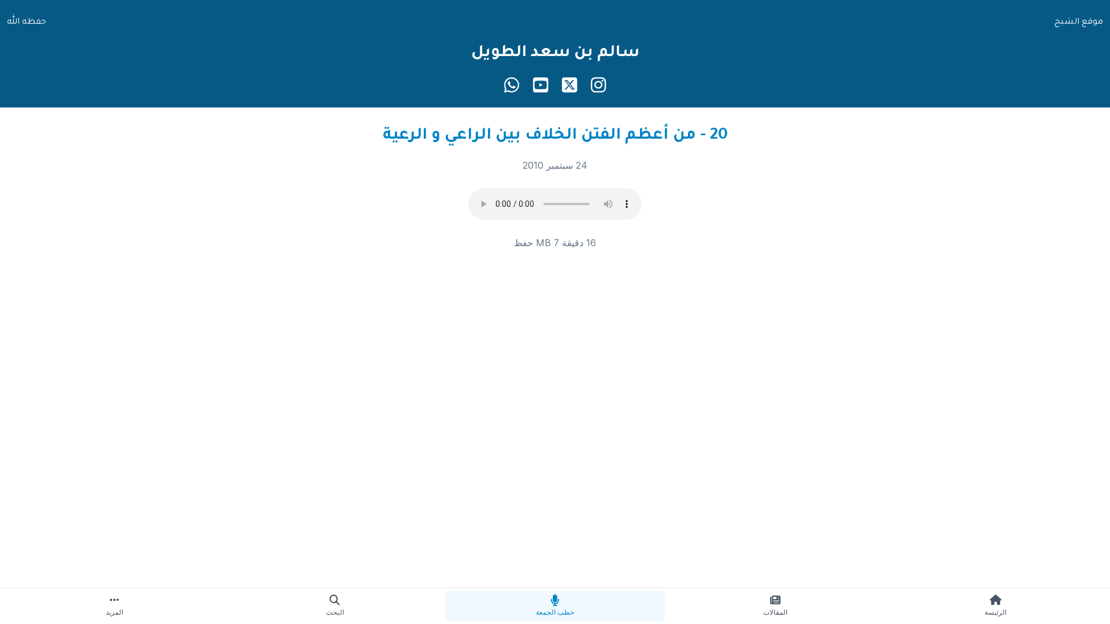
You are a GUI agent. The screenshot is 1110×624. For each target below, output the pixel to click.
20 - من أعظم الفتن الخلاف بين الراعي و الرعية (555, 136)
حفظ (523, 242)
